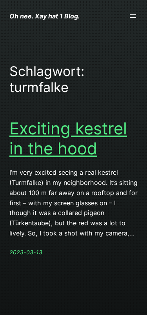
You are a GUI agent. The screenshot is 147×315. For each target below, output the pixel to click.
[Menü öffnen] (133, 16)
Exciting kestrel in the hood (68, 138)
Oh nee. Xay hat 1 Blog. (44, 16)
